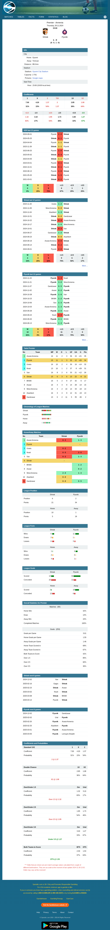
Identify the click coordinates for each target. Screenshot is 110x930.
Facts (31, 17)
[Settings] (105, 17)
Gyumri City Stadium (40, 71)
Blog (65, 17)
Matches (9, 17)
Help (38, 912)
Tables (21, 17)
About (62, 912)
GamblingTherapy (56, 899)
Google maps (37, 78)
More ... (85, 266)
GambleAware (42, 899)
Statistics (53, 17)
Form (41, 17)
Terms (54, 912)
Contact (70, 912)
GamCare (69, 899)
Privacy (46, 912)
